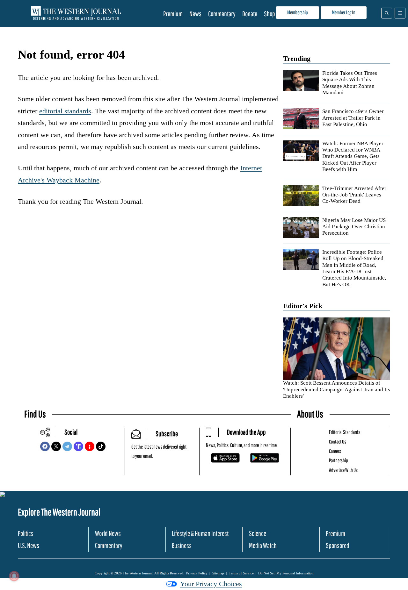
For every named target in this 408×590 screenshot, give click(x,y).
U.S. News (28, 545)
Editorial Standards (344, 432)
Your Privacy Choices (211, 584)
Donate (249, 14)
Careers (335, 451)
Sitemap (218, 573)
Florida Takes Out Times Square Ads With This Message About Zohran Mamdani (349, 83)
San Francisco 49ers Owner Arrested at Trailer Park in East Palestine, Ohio (353, 117)
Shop (269, 14)
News (195, 14)
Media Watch (263, 545)
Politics (25, 533)
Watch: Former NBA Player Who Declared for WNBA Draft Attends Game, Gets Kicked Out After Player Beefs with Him (352, 156)
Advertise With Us (343, 470)
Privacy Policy (197, 573)
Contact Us (337, 441)
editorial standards (65, 111)
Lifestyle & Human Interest (200, 533)
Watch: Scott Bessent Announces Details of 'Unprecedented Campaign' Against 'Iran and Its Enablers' (336, 389)
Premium (173, 14)
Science (257, 533)
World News (108, 533)
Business (182, 545)
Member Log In (343, 12)
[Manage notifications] (14, 576)
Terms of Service (241, 573)
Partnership (338, 460)
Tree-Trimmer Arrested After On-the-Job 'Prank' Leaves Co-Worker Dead (354, 194)
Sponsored (337, 545)
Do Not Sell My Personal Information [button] (286, 573)
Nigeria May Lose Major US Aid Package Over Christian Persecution (354, 226)
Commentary (222, 14)
